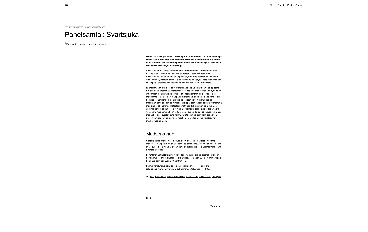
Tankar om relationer (94, 27)
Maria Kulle (160, 176)
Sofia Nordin (205, 176)
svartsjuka (216, 176)
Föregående (216, 206)
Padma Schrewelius (176, 176)
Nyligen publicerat (74, 27)
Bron (152, 176)
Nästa (149, 198)
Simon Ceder (192, 176)
